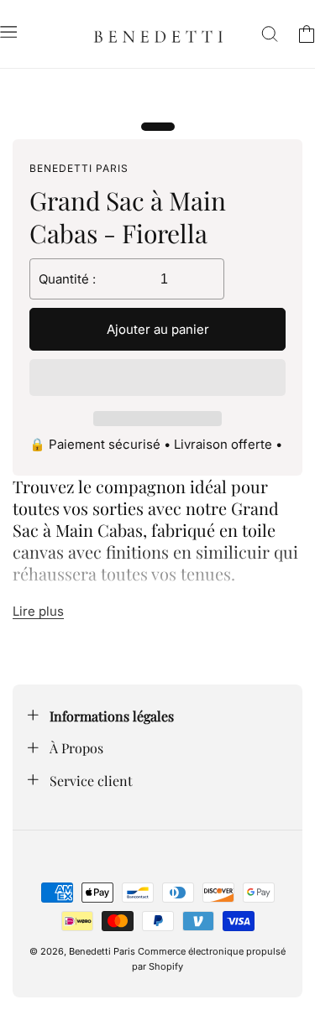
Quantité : (67, 279)
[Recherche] (269, 34)
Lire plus (38, 611)
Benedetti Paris (102, 951)
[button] (157, 378)
